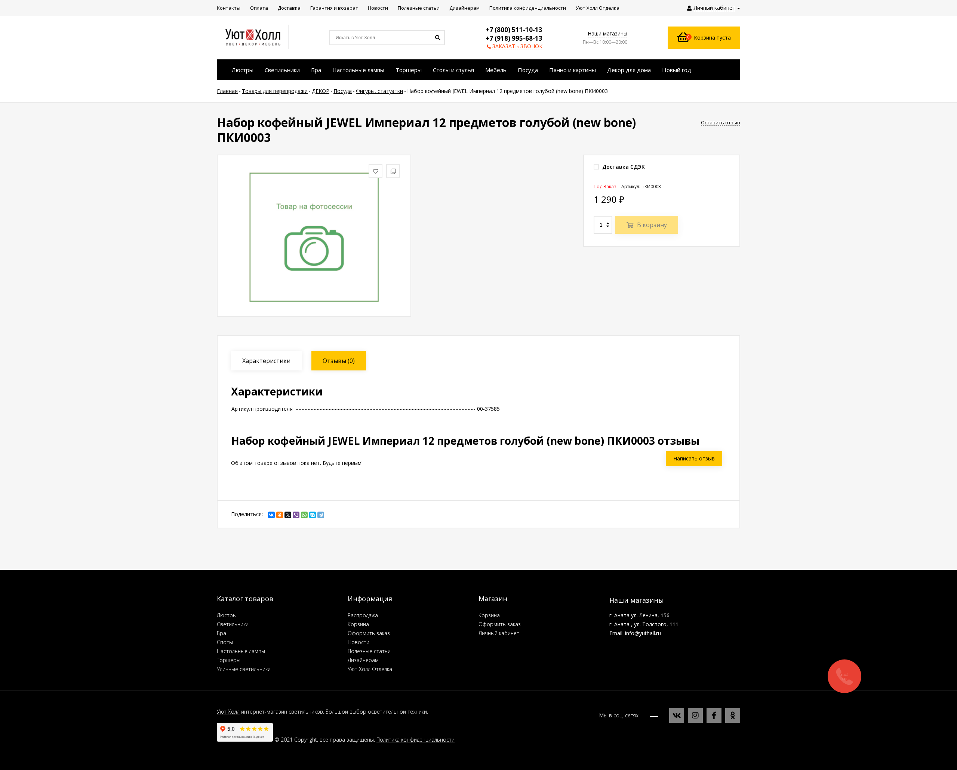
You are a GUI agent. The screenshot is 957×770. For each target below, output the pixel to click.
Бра (221, 633)
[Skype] (312, 515)
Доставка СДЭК (623, 166)
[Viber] (296, 515)
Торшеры (228, 660)
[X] (287, 515)
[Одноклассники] (279, 515)
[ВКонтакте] (271, 515)
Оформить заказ (369, 633)
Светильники (233, 624)
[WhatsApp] (304, 515)
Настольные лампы (241, 651)
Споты (225, 642)
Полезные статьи (369, 651)
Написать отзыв (694, 458)
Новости (358, 642)
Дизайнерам (363, 660)
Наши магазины (607, 33)
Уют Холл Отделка (370, 669)
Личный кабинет (498, 633)
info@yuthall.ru (643, 633)
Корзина (358, 624)
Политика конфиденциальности (415, 739)
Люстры (227, 615)
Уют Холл (228, 711)
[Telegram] (320, 515)
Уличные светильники (244, 669)
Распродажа (363, 615)
